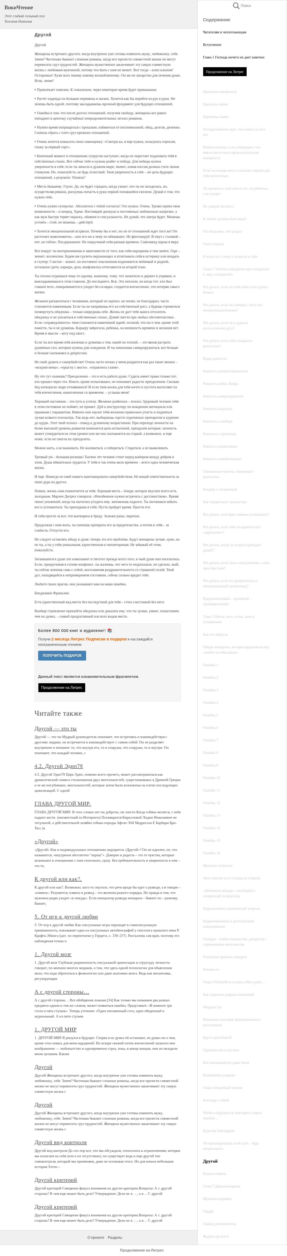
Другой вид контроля (61, 1142)
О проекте (95, 1237)
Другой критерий (56, 1179)
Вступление (212, 44)
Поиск (241, 6)
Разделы (115, 1237)
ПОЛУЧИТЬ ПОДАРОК (62, 655)
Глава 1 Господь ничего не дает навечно (233, 57)
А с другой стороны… (62, 991)
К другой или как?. (58, 878)
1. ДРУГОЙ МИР (55, 1029)
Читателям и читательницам (224, 32)
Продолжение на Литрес (225, 71)
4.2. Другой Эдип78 (59, 765)
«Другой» (46, 841)
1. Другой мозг (53, 954)
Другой (43, 1066)
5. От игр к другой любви (66, 916)
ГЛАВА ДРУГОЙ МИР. (63, 803)
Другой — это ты (56, 728)
